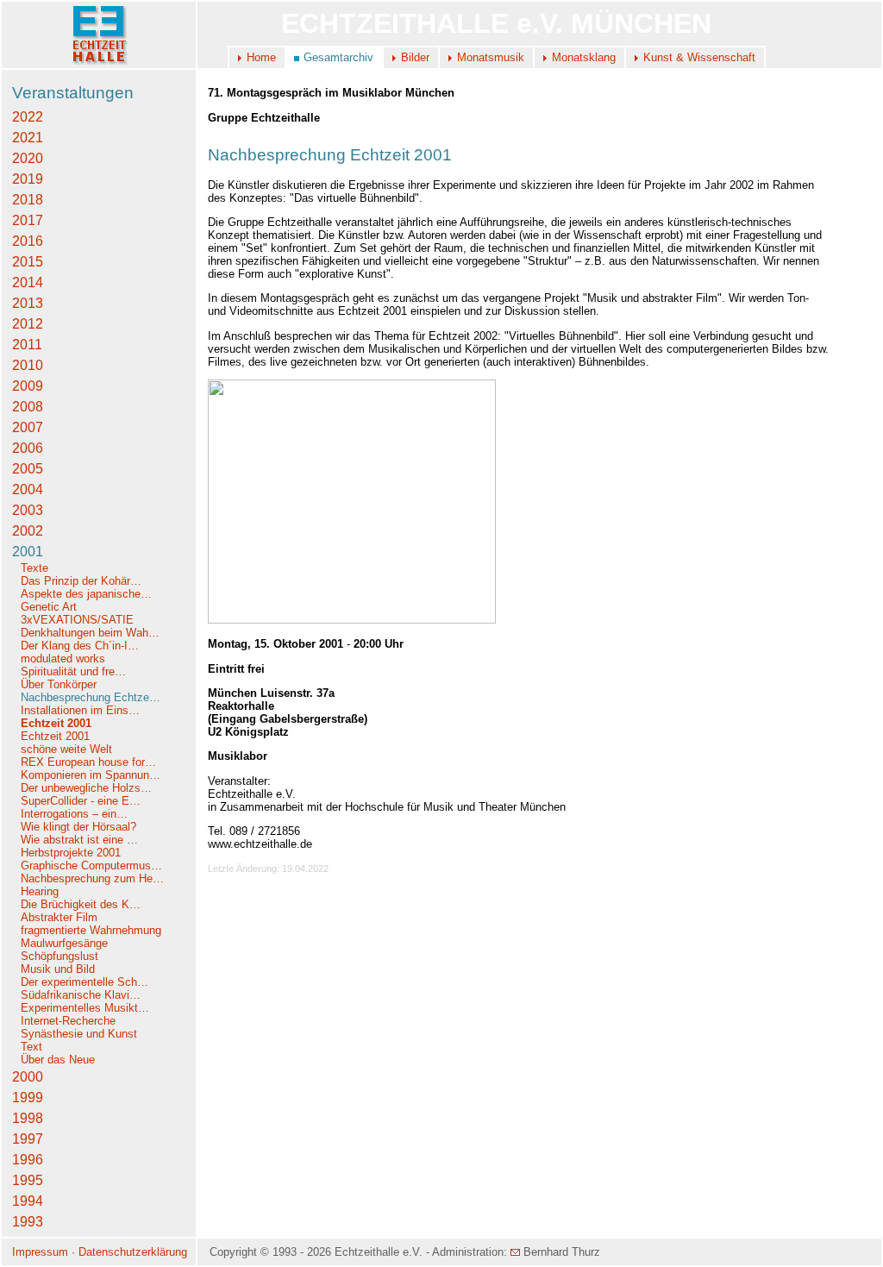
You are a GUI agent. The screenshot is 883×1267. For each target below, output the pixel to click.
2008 (27, 406)
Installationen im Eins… (80, 710)
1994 (27, 1201)
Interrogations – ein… (74, 813)
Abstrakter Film (59, 917)
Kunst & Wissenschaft (699, 57)
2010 (27, 365)
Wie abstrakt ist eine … (79, 839)
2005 (27, 468)
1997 (27, 1139)
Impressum (40, 1251)
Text (31, 1046)
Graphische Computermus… (91, 865)
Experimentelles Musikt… (85, 1007)
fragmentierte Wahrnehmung (91, 930)
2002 (27, 531)
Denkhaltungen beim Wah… (90, 632)
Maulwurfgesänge (64, 943)
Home (261, 57)
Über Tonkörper (59, 684)
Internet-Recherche (68, 1020)
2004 (27, 489)
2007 (27, 427)
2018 (27, 199)
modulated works (63, 658)
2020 (27, 158)
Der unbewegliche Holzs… (86, 787)
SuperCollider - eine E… (81, 800)
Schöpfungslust (59, 956)
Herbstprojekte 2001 (71, 852)
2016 (27, 241)
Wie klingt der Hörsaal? (78, 826)
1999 (27, 1097)
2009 (27, 386)
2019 (27, 179)
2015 (27, 261)
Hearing (40, 891)
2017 (27, 220)
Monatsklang (584, 57)
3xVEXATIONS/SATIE (77, 619)
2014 (27, 282)
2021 (27, 137)
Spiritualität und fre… (73, 671)
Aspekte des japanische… (86, 593)
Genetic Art (49, 606)
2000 (27, 1076)
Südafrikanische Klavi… (81, 994)
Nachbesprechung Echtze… (90, 697)
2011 (27, 344)
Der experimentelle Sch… (84, 981)
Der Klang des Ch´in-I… (80, 645)
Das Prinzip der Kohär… (81, 580)
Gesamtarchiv (338, 57)
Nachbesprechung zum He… (92, 878)
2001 (27, 551)
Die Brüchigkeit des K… (81, 904)
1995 (27, 1180)
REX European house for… (88, 762)
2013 (27, 303)
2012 (27, 324)
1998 (27, 1118)
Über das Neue (58, 1059)
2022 (27, 117)
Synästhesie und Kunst (79, 1033)
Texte (34, 567)
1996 (27, 1159)
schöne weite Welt (66, 749)
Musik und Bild (58, 969)
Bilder (415, 57)
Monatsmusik (490, 57)
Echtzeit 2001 (56, 723)
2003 (27, 510)
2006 (27, 448)
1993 (27, 1221)
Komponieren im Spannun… (90, 774)
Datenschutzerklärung (132, 1251)
